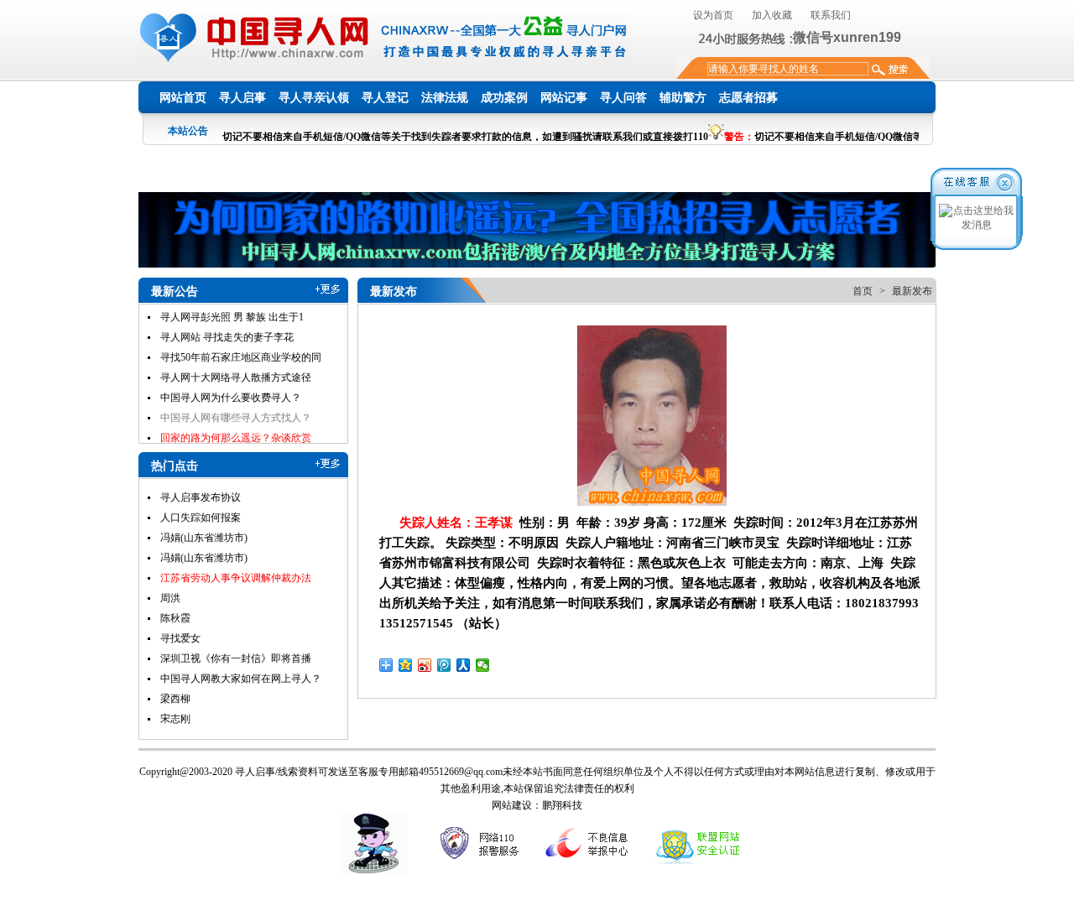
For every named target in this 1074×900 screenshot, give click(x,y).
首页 (862, 291)
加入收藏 (772, 15)
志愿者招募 (748, 97)
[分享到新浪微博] (425, 665)
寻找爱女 (180, 638)
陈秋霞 (175, 618)
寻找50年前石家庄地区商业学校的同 (240, 340)
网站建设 (512, 805)
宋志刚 (175, 719)
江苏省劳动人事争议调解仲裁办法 (235, 578)
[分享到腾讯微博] (444, 665)
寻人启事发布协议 (200, 497)
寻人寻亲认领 (314, 97)
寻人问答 (623, 97)
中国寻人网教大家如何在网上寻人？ (240, 678)
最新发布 (912, 291)
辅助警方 (683, 97)
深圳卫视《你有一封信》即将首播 (235, 658)
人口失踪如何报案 (200, 517)
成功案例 (504, 97)
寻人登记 (385, 97)
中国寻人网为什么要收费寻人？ (230, 381)
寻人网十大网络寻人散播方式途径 (235, 361)
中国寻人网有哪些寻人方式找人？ (235, 401)
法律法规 (444, 97)
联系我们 (831, 15)
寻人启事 (242, 97)
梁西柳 (175, 699)
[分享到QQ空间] (406, 665)
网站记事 (563, 97)
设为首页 (713, 15)
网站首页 (182, 97)
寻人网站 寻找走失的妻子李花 (227, 320)
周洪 (170, 598)
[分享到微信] (483, 665)
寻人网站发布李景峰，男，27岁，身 (240, 441)
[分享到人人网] (463, 665)
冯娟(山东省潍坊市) (204, 538)
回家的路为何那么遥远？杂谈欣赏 (235, 421)
